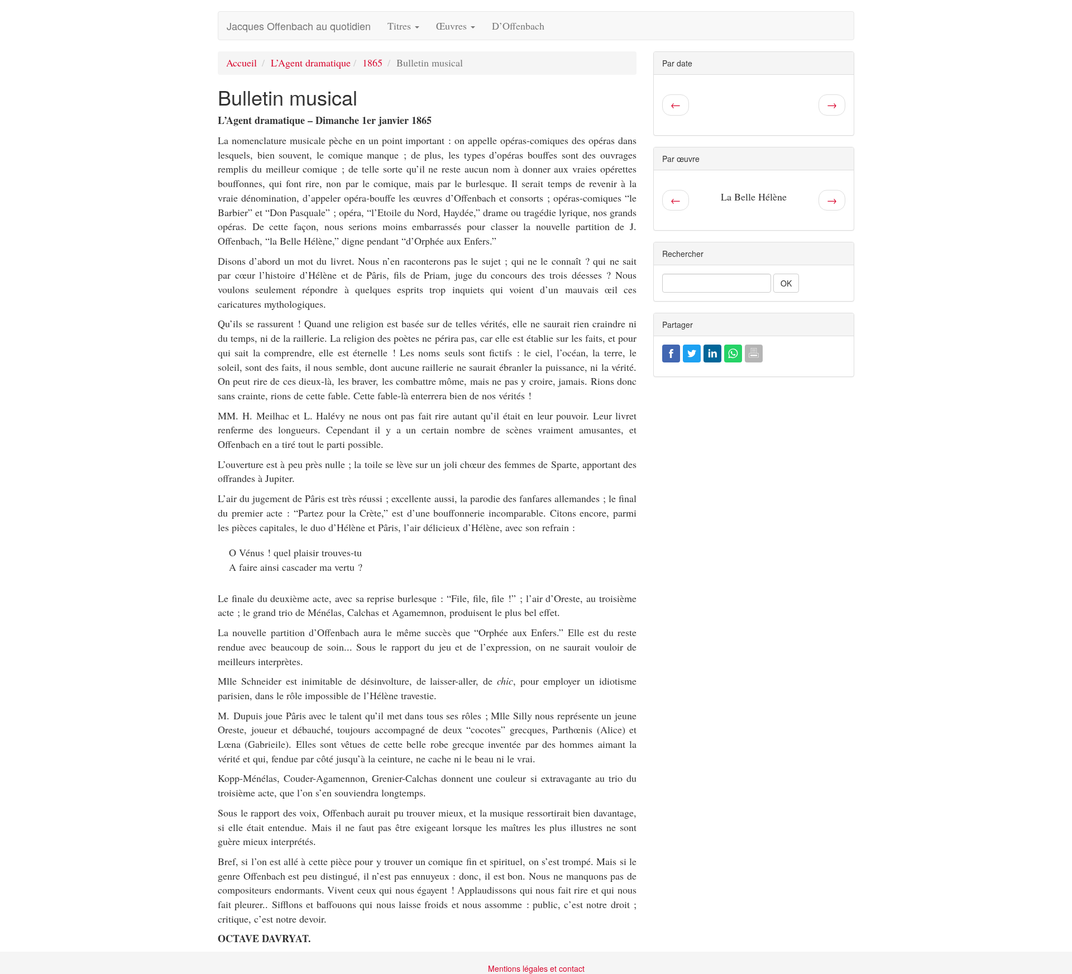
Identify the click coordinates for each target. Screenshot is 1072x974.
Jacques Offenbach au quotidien (299, 25)
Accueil (241, 62)
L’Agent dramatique (311, 62)
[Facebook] (671, 352)
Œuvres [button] (453, 25)
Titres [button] (400, 25)
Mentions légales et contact (536, 968)
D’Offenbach (518, 25)
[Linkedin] (712, 352)
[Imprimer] (754, 352)
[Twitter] (692, 352)
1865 (372, 62)
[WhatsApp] (733, 352)
